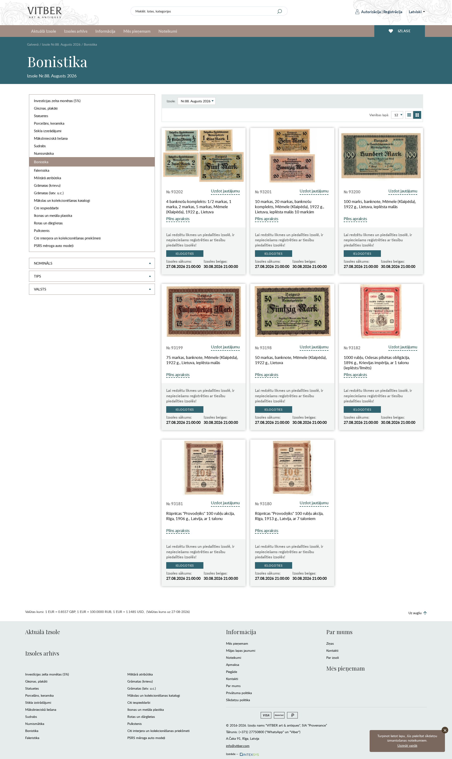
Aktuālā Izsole (42, 632)
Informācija (241, 632)
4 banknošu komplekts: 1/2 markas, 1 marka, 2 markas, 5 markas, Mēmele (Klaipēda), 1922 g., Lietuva (198, 207)
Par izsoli (332, 657)
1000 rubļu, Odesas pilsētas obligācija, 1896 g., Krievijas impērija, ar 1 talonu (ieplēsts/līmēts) (377, 362)
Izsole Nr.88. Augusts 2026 (61, 44)
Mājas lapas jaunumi (240, 650)
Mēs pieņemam (237, 643)
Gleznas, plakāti (46, 108)
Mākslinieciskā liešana (51, 138)
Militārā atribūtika (47, 177)
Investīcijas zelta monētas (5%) (57, 100)
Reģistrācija (392, 11)
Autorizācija (371, 11)
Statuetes (41, 115)
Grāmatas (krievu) (47, 185)
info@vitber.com (238, 745)
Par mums (233, 685)
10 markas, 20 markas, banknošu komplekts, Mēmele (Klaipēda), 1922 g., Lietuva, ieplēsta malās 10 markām (289, 207)
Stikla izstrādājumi (47, 130)
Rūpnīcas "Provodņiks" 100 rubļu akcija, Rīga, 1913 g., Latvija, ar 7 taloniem (289, 516)
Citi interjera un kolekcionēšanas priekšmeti (67, 238)
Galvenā (33, 44)
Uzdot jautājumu (225, 191)
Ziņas (330, 643)
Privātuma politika (239, 693)
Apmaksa (232, 664)
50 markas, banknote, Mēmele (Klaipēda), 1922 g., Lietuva (291, 360)
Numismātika (44, 153)
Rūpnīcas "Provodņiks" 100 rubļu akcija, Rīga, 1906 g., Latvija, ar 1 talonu (200, 516)
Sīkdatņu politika (238, 700)
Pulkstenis (41, 230)
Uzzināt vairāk (407, 745)
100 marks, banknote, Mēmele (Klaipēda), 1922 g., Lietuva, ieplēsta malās (380, 204)
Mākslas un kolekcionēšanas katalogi (62, 200)
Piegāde (231, 671)
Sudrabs (40, 145)
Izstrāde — (232, 753)
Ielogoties (185, 253)
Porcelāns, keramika (49, 123)
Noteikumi (167, 31)
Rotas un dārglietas (48, 223)
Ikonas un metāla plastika (53, 215)
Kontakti (232, 678)
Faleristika (41, 170)
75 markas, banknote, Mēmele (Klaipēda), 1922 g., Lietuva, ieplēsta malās (202, 360)
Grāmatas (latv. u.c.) (49, 193)
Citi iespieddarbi (46, 208)
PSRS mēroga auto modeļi (54, 245)
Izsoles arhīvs (42, 653)
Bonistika (41, 161)
